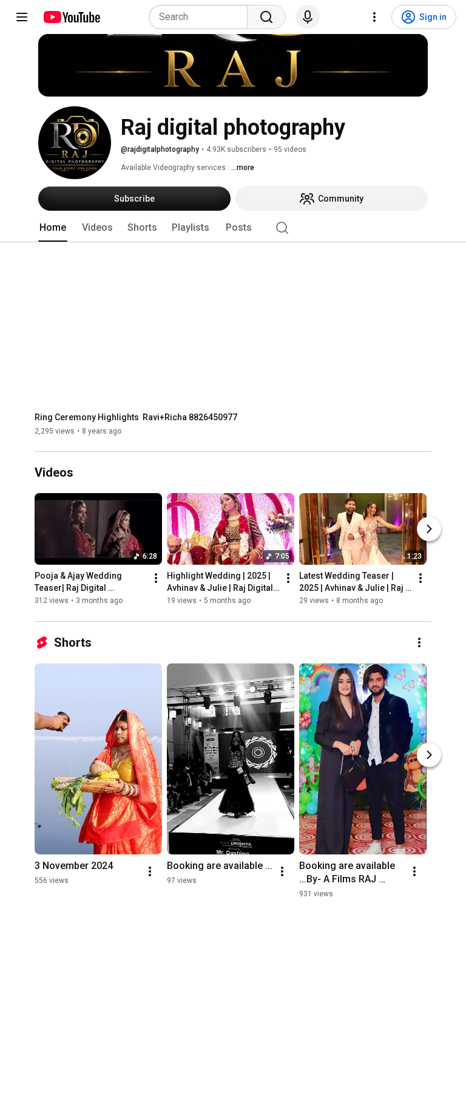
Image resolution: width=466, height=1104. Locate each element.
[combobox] (202, 17)
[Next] (429, 529)
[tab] (52, 227)
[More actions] (156, 579)
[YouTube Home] (71, 17)
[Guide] (22, 17)
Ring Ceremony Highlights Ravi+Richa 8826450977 (136, 417)
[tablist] (233, 227)
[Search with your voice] (307, 17)
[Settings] (374, 17)
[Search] (266, 17)
